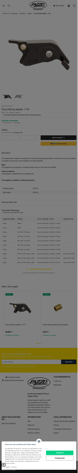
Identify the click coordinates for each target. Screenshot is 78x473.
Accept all (59, 453)
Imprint (7, 467)
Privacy (14, 467)
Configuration (60, 458)
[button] (4, 465)
